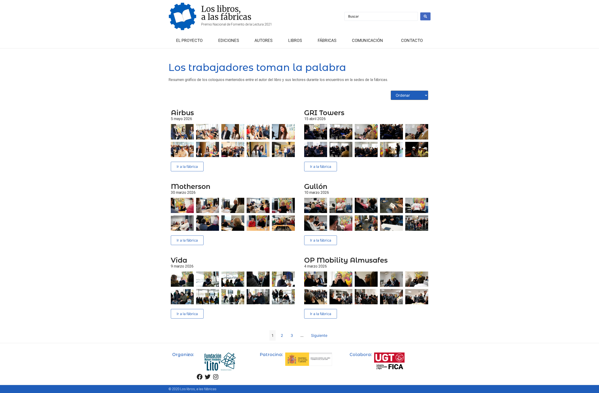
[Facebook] (199, 376)
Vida (179, 260)
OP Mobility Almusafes (346, 260)
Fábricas (327, 40)
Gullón (315, 186)
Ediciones (228, 40)
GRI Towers (324, 113)
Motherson (190, 186)
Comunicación (367, 40)
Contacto (412, 40)
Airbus (182, 113)
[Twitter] (207, 376)
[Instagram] (215, 376)
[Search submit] (425, 16)
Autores (264, 40)
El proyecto (189, 40)
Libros (295, 40)
